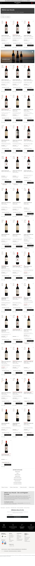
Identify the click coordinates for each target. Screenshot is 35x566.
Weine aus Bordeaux (20, 507)
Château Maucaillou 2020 (17, 234)
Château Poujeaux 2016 (16, 35)
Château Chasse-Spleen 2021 (28, 109)
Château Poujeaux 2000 (27, 392)
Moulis (5, 36)
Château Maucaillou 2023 (5, 234)
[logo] (17, 3)
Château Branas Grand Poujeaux (5, 300)
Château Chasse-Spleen (27, 111)
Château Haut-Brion (17, 474)
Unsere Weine (8, 507)
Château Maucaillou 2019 (16, 202)
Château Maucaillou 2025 (28, 202)
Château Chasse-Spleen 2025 (17, 170)
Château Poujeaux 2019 (5, 35)
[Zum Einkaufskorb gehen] (33, 2)
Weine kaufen (3, 507)
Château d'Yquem (17, 476)
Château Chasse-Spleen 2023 (6, 202)
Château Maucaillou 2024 (28, 329)
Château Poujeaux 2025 (5, 170)
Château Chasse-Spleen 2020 (6, 392)
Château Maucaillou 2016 (28, 266)
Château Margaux (17, 471)
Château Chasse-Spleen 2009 (28, 423)
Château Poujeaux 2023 (27, 170)
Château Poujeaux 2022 (27, 35)
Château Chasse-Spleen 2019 (17, 361)
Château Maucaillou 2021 (16, 109)
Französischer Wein (13, 507)
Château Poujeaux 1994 (16, 329)
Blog (9, 539)
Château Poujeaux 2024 (16, 266)
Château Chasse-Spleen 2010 (6, 361)
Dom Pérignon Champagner (17, 482)
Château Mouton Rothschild (17, 479)
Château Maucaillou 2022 (5, 140)
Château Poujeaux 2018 (16, 79)
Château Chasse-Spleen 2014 (17, 297)
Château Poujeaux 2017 (5, 109)
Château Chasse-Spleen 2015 (28, 361)
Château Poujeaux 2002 (5, 454)
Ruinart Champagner (17, 480)
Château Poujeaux (8, 36)
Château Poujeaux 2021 (5, 79)
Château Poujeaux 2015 (27, 140)
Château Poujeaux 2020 (27, 79)
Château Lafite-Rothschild (17, 477)
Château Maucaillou (15, 111)
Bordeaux (2, 36)
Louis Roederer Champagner (17, 483)
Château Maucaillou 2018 (5, 423)
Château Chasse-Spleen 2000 (17, 392)
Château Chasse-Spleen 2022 (17, 140)
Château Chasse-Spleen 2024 (28, 234)
